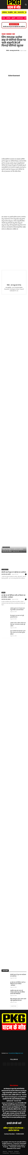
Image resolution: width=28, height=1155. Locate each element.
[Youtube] (23, 1064)
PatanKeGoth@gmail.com (16, 1053)
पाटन (14, 33)
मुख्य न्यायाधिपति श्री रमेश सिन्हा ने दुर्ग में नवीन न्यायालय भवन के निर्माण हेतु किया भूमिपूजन (17, 632)
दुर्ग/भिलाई (3, 592)
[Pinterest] (15, 55)
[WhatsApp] (18, 55)
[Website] (15, 1064)
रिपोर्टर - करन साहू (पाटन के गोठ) (12, 50)
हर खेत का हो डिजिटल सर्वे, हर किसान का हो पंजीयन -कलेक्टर (17, 983)
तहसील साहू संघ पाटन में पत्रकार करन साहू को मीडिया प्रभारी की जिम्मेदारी (17, 992)
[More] (22, 55)
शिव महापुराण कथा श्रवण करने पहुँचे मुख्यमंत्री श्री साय (18, 999)
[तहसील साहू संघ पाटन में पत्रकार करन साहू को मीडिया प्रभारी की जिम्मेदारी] (5, 610)
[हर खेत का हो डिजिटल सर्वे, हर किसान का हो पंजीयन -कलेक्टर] (14, 587)
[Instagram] (8, 1064)
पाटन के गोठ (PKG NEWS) (7, 551)
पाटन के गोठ (9, 33)
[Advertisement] (14, 185)
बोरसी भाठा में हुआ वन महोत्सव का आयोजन (14, 26)
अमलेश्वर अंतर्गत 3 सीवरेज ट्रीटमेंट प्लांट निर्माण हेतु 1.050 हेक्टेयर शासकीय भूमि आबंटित (18, 624)
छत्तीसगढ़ (3, 33)
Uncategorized (6, 547)
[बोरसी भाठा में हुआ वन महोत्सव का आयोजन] (14, 546)
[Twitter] (11, 55)
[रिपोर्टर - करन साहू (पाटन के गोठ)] (4, 50)
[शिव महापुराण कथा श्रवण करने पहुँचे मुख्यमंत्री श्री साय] (5, 617)
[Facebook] (8, 55)
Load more (13, 1006)
